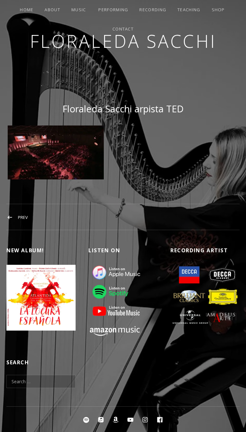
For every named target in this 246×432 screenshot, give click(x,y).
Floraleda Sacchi (123, 41)
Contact (123, 29)
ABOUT (52, 10)
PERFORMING (113, 10)
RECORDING (152, 10)
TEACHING (188, 10)
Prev (23, 217)
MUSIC (78, 10)
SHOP (218, 10)
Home (26, 10)
